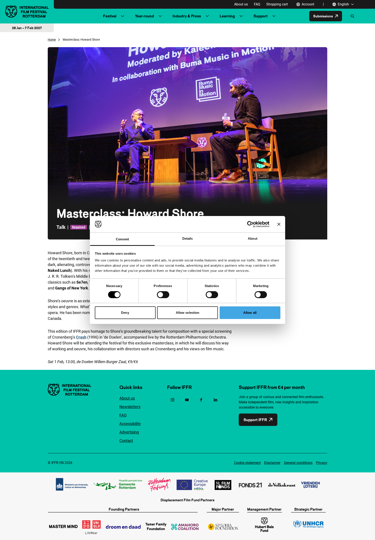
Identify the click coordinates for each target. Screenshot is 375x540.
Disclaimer (272, 463)
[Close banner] (278, 224)
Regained (78, 227)
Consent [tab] (122, 239)
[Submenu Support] (273, 16)
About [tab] (252, 238)
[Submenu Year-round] (160, 16)
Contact (126, 440)
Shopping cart (277, 4)
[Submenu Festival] (122, 16)
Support (260, 16)
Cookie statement (247, 463)
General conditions (298, 463)
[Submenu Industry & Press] (207, 16)
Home (52, 39)
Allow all (250, 312)
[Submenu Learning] (241, 16)
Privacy (321, 463)
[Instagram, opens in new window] (172, 399)
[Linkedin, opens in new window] (215, 399)
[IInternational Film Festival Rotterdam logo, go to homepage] (27, 12)
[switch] (163, 294)
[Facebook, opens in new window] (201, 399)
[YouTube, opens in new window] (186, 399)
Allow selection (187, 312)
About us (241, 4)
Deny (125, 312)
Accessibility (130, 423)
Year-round (144, 16)
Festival (109, 16)
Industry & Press (187, 16)
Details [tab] (187, 238)
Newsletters (129, 406)
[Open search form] (352, 16)
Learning (227, 16)
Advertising (129, 432)
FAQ (257, 4)
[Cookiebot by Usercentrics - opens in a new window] (250, 224)
